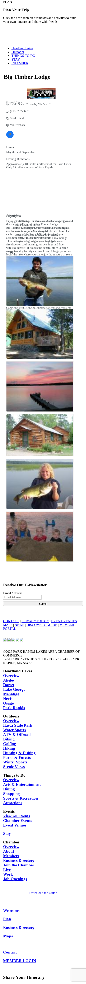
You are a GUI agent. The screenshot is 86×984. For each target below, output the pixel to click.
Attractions (12, 803)
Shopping (11, 793)
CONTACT (11, 621)
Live (7, 869)
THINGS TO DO (23, 55)
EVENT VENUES (64, 621)
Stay (7, 833)
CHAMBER (19, 63)
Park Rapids (14, 708)
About (8, 851)
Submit (43, 603)
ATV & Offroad (17, 734)
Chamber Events (17, 820)
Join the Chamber (18, 865)
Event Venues (14, 825)
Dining (9, 789)
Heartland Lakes (22, 48)
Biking (9, 739)
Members (11, 856)
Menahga (11, 694)
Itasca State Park (17, 725)
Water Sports (14, 730)
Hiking (9, 748)
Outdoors (17, 52)
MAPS (7, 625)
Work (8, 874)
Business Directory (19, 860)
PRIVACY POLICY (35, 621)
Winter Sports (15, 762)
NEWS (19, 625)
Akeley (9, 680)
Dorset (8, 685)
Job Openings (15, 879)
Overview (11, 675)
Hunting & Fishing (19, 753)
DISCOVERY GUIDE (42, 625)
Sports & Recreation (20, 798)
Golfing (9, 743)
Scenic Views (14, 766)
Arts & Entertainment (22, 784)
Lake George (14, 689)
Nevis (7, 698)
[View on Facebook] (10, 137)
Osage (8, 703)
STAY (15, 59)
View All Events (16, 816)
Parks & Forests (17, 757)
